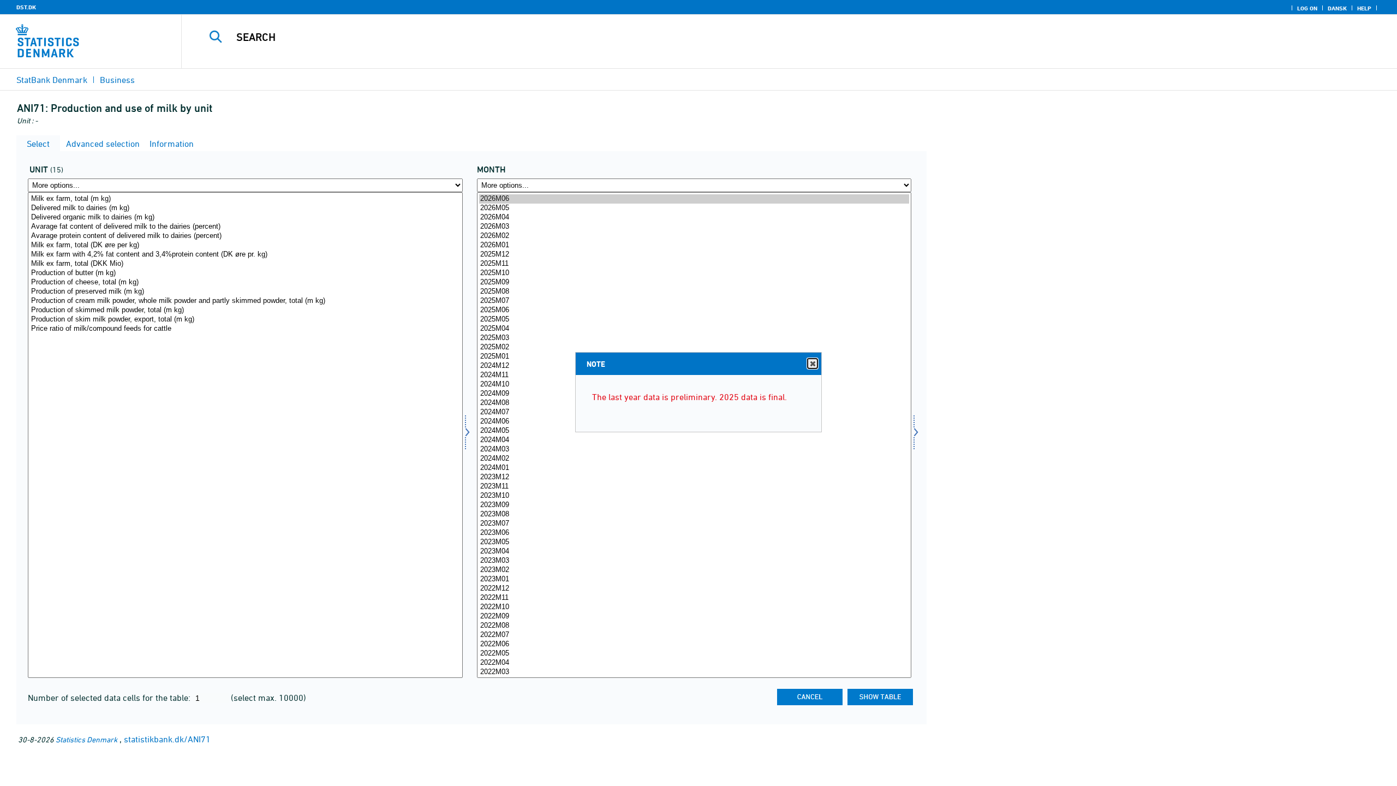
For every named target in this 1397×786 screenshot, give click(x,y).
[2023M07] (694, 523)
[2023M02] (694, 570)
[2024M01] (694, 468)
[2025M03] (694, 338)
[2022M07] (694, 635)
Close (812, 363)
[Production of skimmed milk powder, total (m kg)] (245, 310)
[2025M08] (694, 291)
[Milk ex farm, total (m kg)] (245, 199)
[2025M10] (694, 273)
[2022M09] (694, 616)
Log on (1307, 8)
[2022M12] (694, 588)
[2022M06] (694, 644)
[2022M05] (694, 653)
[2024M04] (694, 440)
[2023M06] (694, 533)
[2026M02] (694, 236)
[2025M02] (694, 347)
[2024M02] (694, 458)
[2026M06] (694, 199)
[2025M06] (694, 310)
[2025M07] (694, 301)
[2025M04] (694, 329)
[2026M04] (694, 217)
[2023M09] (694, 505)
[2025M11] (694, 264)
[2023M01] (694, 579)
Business (117, 80)
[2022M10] (694, 607)
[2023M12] (694, 477)
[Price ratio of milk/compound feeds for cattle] (245, 329)
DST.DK (26, 7)
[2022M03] (694, 672)
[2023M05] (694, 542)
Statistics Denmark (86, 739)
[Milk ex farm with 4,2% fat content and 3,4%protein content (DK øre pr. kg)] (245, 254)
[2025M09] (694, 282)
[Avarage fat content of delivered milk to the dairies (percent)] (245, 226)
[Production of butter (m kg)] (245, 273)
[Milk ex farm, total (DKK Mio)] (245, 264)
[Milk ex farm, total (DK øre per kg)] (245, 245)
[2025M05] (694, 319)
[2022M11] (694, 598)
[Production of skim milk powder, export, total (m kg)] (245, 319)
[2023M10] (694, 496)
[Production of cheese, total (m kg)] (245, 282)
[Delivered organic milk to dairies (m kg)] (245, 217)
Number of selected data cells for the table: (110, 697)
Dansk (1337, 8)
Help (1364, 8)
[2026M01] (694, 245)
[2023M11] (694, 486)
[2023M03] (694, 560)
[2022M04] (694, 663)
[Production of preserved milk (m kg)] (245, 291)
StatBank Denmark (51, 80)
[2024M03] (694, 449)
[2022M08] (694, 625)
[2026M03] (694, 226)
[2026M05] (694, 208)
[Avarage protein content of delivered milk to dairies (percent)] (245, 236)
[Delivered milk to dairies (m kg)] (245, 208)
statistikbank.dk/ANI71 (167, 739)
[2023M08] (694, 514)
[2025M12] (694, 254)
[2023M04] (694, 551)
